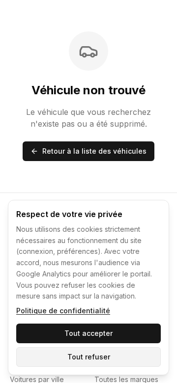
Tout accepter (88, 333)
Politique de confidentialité (63, 310)
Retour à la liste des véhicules (94, 151)
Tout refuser (88, 357)
